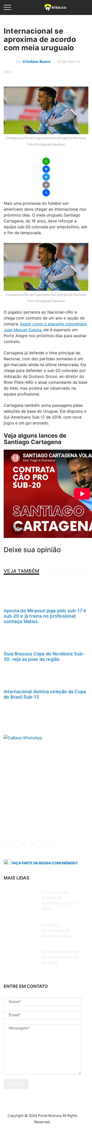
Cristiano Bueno (37, 61)
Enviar (16, 1084)
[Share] (46, 193)
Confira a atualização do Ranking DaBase (57, 930)
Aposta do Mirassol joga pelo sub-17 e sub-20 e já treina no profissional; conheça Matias (45, 616)
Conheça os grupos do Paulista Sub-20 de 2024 (60, 957)
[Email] (46, 185)
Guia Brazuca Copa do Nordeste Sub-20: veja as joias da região (44, 656)
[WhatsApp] (46, 161)
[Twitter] (46, 177)
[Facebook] (46, 169)
